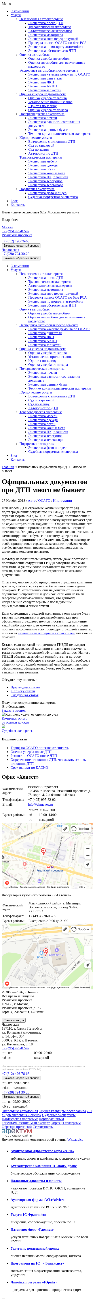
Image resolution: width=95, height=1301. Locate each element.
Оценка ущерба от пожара (48, 110)
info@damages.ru (40, 804)
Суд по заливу (38, 149)
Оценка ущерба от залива (47, 98)
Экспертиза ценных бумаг (48, 130)
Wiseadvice (75, 1139)
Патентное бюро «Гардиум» (33, 1229)
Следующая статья (24, 695)
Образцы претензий (17, 1127)
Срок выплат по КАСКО (29, 767)
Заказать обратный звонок (21, 245)
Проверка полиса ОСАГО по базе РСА (57, 43)
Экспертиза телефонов (45, 181)
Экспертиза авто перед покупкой (53, 39)
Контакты (18, 205)
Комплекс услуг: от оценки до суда (15, 720)
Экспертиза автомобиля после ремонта (48, 70)
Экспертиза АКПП (42, 86)
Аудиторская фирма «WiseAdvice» (38, 1200)
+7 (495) (15, 231)
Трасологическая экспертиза (49, 27)
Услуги (16, 15)
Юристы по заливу (42, 106)
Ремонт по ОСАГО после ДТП (34, 756)
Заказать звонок (14, 710)
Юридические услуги (35, 137)
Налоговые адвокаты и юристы (36, 1181)
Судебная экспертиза (17, 731)
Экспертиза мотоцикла (45, 35)
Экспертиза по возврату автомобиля (55, 47)
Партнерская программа (20, 1119)
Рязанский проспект (17, 235)
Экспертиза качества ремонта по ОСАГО (59, 74)
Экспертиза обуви (41, 169)
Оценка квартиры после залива (62, 1111)
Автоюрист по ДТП (43, 153)
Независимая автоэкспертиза (41, 19)
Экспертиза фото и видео (47, 193)
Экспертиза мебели (42, 161)
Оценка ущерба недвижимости (42, 94)
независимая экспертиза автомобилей (46, 633)
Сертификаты (43, 1127)
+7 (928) (15, 254)
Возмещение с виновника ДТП (51, 141)
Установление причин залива (50, 102)
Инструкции (62, 500)
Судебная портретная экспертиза (53, 197)
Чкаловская (10, 250)
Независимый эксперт (33, 1123)
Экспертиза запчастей (44, 90)
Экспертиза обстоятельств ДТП (52, 50)
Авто (32, 500)
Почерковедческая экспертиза (42, 114)
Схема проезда (14, 1020)
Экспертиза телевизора (45, 185)
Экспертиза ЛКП (41, 82)
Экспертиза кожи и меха (46, 173)
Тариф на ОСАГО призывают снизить (39, 748)
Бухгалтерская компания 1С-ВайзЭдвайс (44, 1166)
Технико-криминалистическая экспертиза (59, 133)
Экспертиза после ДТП (45, 23)
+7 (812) (15, 241)
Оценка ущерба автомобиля (49, 58)
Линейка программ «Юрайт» (34, 1282)
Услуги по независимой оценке (35, 1248)
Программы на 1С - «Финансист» (37, 1263)
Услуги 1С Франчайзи (28, 1214)
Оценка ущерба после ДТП (31, 752)
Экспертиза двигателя (45, 78)
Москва (7, 227)
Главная (8, 467)
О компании (20, 11)
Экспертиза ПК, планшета (48, 177)
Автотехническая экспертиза (50, 31)
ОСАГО (44, 500)
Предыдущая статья (25, 687)
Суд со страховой (41, 145)
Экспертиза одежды (43, 165)
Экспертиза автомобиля (20, 1111)
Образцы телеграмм (66, 1123)
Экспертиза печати (42, 118)
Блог (14, 201)
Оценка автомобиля (34, 54)
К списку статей (23, 691)
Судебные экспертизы (59, 1115)
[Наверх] (3, 1298)
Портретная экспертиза (37, 189)
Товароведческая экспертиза (40, 157)
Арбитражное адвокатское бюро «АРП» (42, 1151)
